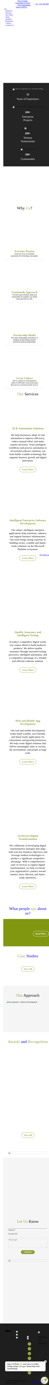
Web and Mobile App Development (27, 722)
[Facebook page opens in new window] (29, 1344)
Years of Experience (28, 98)
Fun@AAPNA (21, 7)
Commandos (28, 158)
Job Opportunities (23, 5)
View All (28, 969)
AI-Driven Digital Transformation (28, 837)
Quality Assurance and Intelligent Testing (28, 634)
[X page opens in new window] (29, 1348)
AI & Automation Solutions (28, 428)
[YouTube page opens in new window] (29, 1353)
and (28, 1041)
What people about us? (27, 910)
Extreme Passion (24, 251)
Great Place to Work (22, 3)
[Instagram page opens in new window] (29, 1372)
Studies (27, 956)
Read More (40, 933)
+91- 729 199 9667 (42, 4)
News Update (22, 1)
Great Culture (24, 378)
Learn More (28, 469)
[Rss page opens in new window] (29, 1358)
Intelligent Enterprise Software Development (28, 522)
